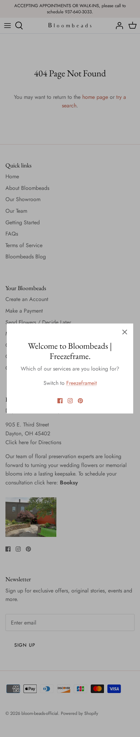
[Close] (124, 332)
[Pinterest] (80, 400)
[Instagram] (70, 400)
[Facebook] (60, 400)
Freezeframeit (81, 383)
